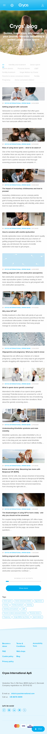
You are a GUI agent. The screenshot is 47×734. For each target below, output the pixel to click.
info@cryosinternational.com (22, 693)
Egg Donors (38, 601)
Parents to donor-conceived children (16, 76)
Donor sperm (35, 65)
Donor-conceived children (24, 80)
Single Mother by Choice (29, 72)
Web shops (20, 651)
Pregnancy (6, 80)
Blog (18, 656)
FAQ (4, 651)
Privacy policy (8, 661)
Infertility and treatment (17, 65)
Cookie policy (7, 656)
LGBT (36, 68)
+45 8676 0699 (15, 697)
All (3, 65)
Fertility (36, 76)
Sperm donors (7, 68)
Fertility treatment (8, 72)
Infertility (29, 605)
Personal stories (24, 68)
